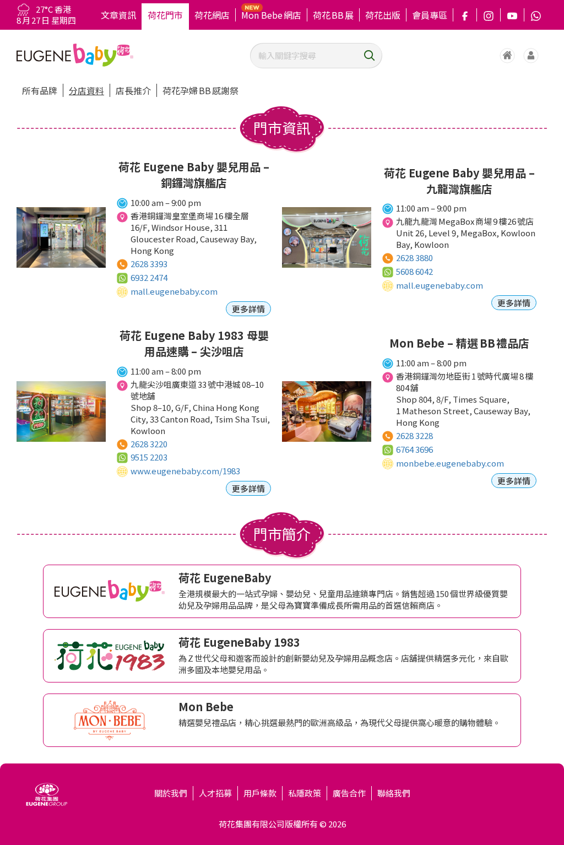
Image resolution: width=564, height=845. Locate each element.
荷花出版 (382, 14)
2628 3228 (414, 435)
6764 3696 (414, 449)
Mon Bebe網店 (271, 14)
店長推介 (133, 90)
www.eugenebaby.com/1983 (185, 470)
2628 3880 (414, 257)
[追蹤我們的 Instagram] (488, 14)
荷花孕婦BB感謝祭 (200, 90)
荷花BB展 (333, 14)
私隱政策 (304, 793)
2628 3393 (149, 263)
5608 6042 (414, 271)
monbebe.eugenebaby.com (450, 463)
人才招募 (215, 793)
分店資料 (86, 90)
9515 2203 (149, 457)
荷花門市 (165, 14)
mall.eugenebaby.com (174, 291)
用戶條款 (259, 793)
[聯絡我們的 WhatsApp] (535, 14)
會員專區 (429, 14)
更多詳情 (248, 309)
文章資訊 (118, 14)
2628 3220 (149, 443)
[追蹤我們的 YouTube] (512, 14)
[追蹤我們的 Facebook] (464, 14)
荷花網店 (212, 14)
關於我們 (170, 793)
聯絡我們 (393, 793)
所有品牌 (39, 90)
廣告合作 (349, 793)
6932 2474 (149, 277)
